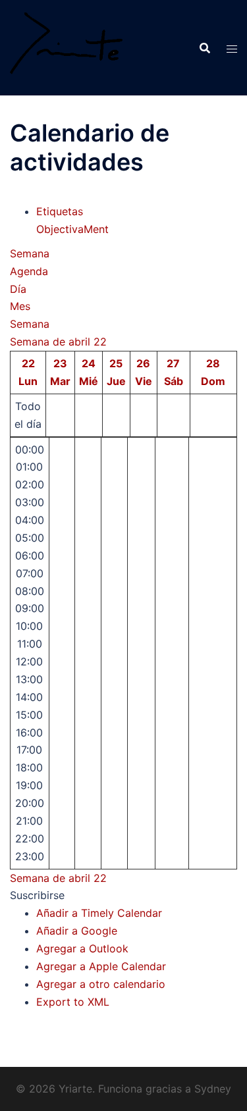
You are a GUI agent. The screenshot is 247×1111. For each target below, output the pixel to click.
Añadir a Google (76, 930)
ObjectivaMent (72, 229)
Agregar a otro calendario (100, 984)
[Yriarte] (66, 46)
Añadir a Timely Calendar (99, 912)
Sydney (212, 1088)
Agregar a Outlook (82, 948)
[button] (37, 895)
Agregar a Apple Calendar (101, 966)
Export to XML (72, 1001)
